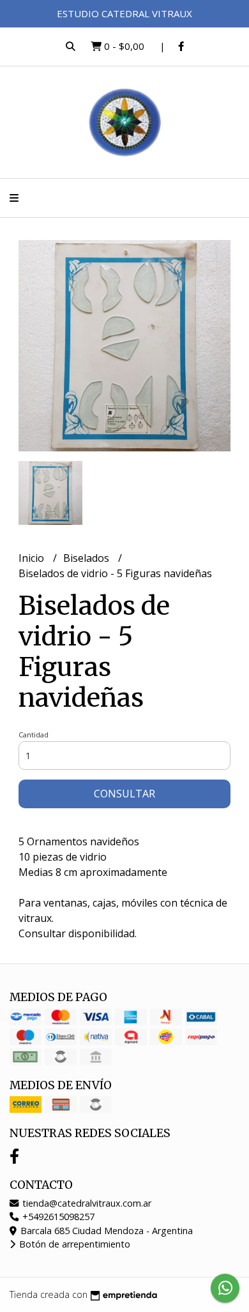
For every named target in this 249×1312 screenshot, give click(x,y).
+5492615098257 (57, 1216)
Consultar (124, 794)
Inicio (33, 558)
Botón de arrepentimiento (73, 1244)
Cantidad (34, 734)
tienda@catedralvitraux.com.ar (85, 1203)
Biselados (87, 558)
